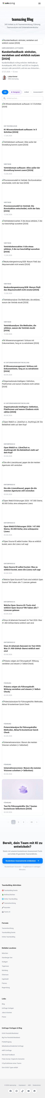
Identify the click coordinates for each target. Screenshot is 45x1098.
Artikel (26, 92)
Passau (4, 983)
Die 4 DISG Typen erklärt (10, 1067)
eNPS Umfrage (7, 1050)
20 (32, 822)
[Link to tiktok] (22, 1091)
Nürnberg (5, 970)
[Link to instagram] (16, 1091)
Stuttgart (5, 962)
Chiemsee (5, 975)
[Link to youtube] (28, 1091)
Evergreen (16, 92)
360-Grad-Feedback (8, 1055)
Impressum (22, 1085)
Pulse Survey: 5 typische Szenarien (13, 1059)
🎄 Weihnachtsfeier (8, 894)
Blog (3, 1004)
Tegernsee (5, 966)
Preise (4, 1017)
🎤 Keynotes (6, 907)
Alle (5, 92)
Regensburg (6, 987)
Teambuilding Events (8, 932)
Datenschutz (37, 1085)
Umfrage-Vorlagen (8, 1008)
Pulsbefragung (6, 1042)
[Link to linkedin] (34, 1091)
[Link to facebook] (10, 1091)
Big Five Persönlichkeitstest (11, 1037)
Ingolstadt (5, 979)
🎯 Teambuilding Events (10, 890)
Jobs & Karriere (7, 1012)
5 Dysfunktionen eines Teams (11, 1063)
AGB (29, 1085)
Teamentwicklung (8, 928)
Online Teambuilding (8, 937)
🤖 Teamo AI (6, 912)
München (5, 953)
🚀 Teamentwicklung (9, 903)
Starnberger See (7, 957)
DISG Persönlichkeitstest (10, 1033)
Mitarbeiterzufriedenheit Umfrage (12, 1046)
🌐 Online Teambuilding (9, 899)
